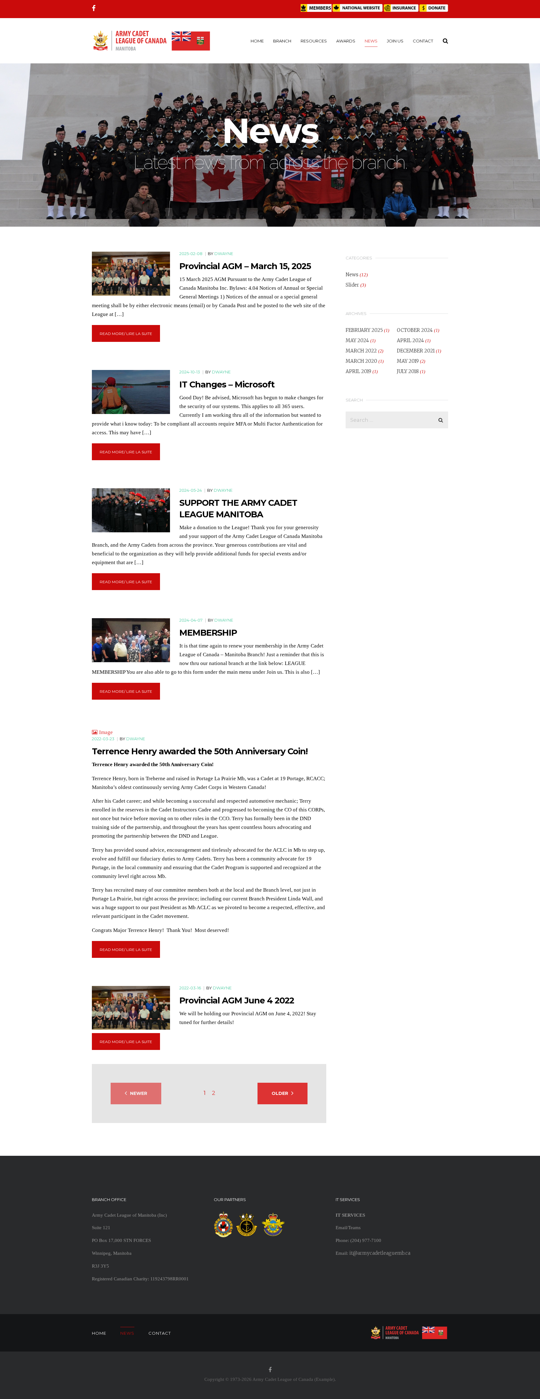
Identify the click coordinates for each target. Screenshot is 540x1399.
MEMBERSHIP (208, 633)
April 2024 (410, 340)
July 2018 (408, 371)
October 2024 (415, 330)
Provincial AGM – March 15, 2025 (245, 266)
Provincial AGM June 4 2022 (236, 1000)
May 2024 (357, 340)
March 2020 (361, 361)
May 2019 (408, 361)
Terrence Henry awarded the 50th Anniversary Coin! (200, 751)
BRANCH (282, 40)
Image (106, 732)
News (352, 275)
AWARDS (345, 40)
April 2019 (358, 371)
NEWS (371, 40)
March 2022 (361, 351)
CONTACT (423, 40)
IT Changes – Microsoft (226, 384)
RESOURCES (314, 40)
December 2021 (416, 351)
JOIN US (395, 40)
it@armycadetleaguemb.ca (379, 1253)
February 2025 (364, 330)
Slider (352, 285)
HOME (257, 40)
